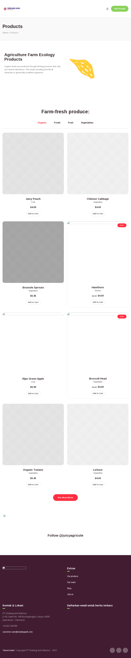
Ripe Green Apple (33, 378)
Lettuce (98, 469)
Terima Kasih (8, 650)
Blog (69, 588)
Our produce (72, 576)
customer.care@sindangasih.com (18, 632)
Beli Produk (119, 9)
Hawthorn (98, 287)
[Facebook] (118, 650)
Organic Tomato (33, 469)
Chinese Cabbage (98, 198)
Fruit (33, 202)
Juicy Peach (33, 198)
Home (5, 33)
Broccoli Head (98, 378)
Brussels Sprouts (33, 287)
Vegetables (97, 202)
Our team (71, 582)
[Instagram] (125, 650)
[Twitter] (112, 650)
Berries (98, 290)
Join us (70, 594)
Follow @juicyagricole (65, 535)
